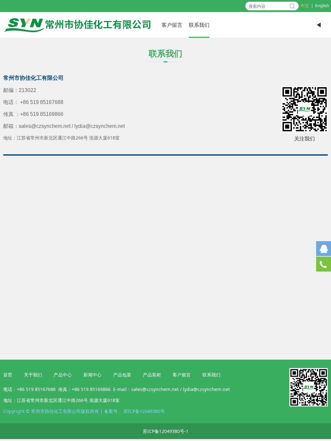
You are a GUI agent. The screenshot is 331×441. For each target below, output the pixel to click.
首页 (7, 375)
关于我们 (33, 375)
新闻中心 (92, 375)
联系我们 (199, 24)
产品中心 (63, 375)
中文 (305, 5)
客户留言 (172, 24)
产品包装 (122, 375)
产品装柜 (152, 375)
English (322, 5)
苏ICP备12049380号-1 (165, 431)
